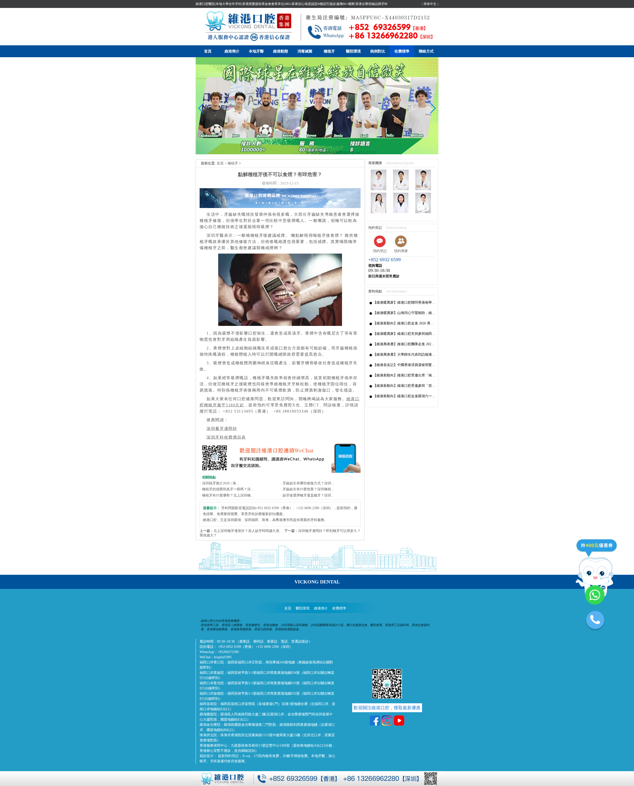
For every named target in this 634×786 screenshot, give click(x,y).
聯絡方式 (426, 51)
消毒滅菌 (304, 51)
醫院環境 (353, 51)
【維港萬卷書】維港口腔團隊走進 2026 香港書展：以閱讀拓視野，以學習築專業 (404, 344)
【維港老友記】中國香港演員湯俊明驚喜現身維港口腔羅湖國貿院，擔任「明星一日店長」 (404, 365)
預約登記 (380, 251)
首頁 (207, 51)
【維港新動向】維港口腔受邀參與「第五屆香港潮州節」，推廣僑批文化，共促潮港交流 (404, 386)
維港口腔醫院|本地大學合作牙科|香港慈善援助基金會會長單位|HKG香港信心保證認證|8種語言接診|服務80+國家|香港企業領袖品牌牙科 (292, 4)
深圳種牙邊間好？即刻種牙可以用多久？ (329, 531)
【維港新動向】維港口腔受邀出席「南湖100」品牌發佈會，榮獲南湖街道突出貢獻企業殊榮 (404, 375)
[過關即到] (317, 153)
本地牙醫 (256, 51)
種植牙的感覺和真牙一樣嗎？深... (228, 489)
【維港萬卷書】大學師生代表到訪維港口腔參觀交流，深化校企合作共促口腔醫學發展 (404, 354)
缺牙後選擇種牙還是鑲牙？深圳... (308, 495)
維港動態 (280, 51)
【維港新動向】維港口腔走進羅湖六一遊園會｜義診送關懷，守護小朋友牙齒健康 (404, 396)
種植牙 (329, 51)
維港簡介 (232, 51)
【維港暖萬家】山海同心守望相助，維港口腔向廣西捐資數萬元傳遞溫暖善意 (404, 313)
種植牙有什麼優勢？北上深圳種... (228, 495)
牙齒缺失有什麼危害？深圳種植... (308, 489)
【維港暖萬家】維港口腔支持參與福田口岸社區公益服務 (404, 334)
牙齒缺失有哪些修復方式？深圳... (308, 483)
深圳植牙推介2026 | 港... (220, 483)
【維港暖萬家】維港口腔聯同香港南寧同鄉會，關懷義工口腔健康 (404, 302)
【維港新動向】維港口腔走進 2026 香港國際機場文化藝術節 (404, 323)
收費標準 (402, 51)
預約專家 (401, 251)
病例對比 (377, 51)
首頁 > (222, 163)
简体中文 (429, 4)
